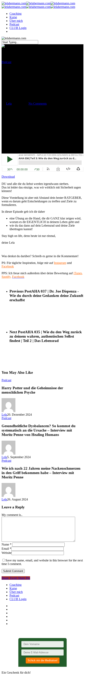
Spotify (6, 276)
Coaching (15, 13)
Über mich (16, 20)
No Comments (37, 103)
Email (6, 548)
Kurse (13, 17)
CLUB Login (17, 28)
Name (6, 544)
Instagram (60, 263)
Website (6, 552)
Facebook (8, 266)
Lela (9, 103)
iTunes (78, 273)
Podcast (14, 24)
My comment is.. (12, 515)
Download (8, 176)
